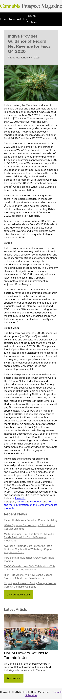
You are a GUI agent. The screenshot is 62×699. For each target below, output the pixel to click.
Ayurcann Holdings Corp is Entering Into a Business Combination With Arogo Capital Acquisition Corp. (28, 549)
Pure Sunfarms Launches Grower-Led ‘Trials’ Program (29, 559)
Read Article (14, 678)
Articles (22, 19)
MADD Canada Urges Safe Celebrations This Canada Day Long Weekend (29, 568)
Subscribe (31, 695)
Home (4, 19)
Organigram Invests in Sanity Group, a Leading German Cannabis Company (30, 585)
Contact (57, 692)
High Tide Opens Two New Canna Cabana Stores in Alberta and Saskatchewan (28, 576)
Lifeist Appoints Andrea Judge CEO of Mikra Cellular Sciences (29, 527)
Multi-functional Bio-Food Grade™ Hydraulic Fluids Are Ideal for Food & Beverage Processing (29, 537)
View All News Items (18, 594)
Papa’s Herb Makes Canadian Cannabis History (31, 520)
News (12, 19)
